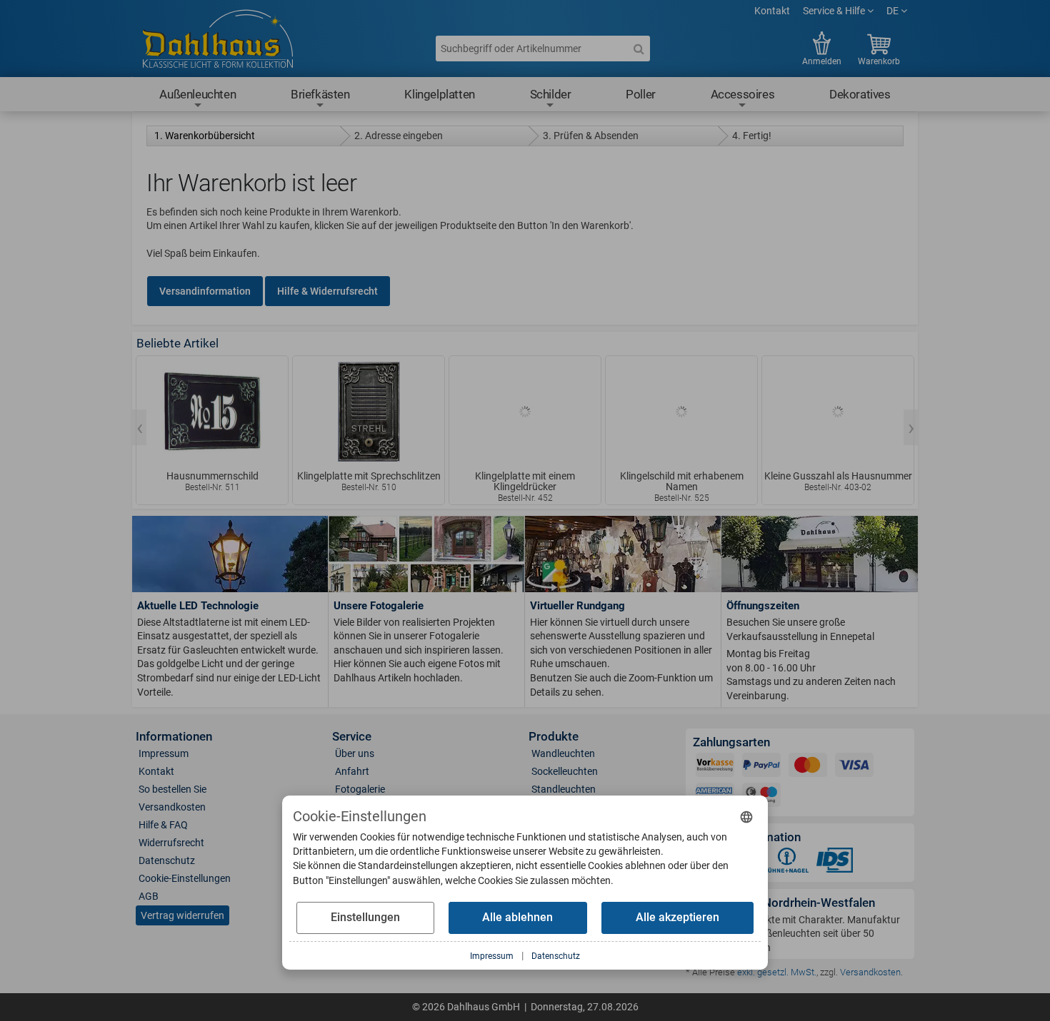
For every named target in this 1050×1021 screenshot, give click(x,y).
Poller (641, 94)
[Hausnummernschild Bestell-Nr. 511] (212, 411)
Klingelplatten (439, 94)
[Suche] (638, 48)
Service (351, 736)
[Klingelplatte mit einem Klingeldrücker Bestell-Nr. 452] (525, 411)
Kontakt (772, 10)
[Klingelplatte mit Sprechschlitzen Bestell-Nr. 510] (368, 411)
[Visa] (854, 768)
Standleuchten (563, 789)
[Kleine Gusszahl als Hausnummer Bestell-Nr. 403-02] (838, 411)
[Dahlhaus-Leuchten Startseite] (218, 40)
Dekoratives (860, 94)
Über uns (354, 753)
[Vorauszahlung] (715, 768)
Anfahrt (352, 771)
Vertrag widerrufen (182, 915)
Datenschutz (167, 860)
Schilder (550, 94)
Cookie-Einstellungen (185, 878)
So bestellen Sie (172, 789)
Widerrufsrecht (171, 842)
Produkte (554, 736)
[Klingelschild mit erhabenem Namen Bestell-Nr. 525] (681, 411)
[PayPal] (761, 768)
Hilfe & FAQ (163, 824)
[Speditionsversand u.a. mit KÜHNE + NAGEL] (786, 863)
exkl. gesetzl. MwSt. (776, 972)
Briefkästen (320, 94)
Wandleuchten (563, 753)
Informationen (174, 736)
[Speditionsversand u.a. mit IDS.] (835, 863)
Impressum (164, 753)
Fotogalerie (360, 789)
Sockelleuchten (564, 771)
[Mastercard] (808, 768)
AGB (149, 896)
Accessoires (743, 94)
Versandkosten (172, 807)
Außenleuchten (197, 94)
